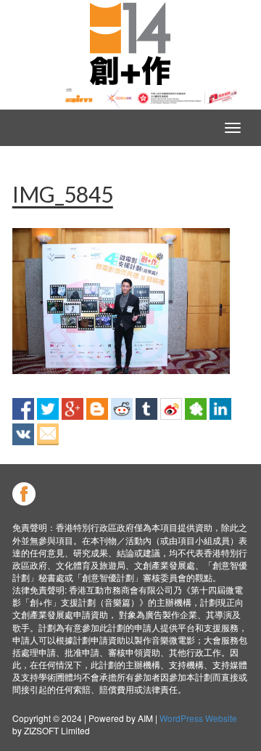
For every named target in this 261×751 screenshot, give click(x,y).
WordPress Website (198, 718)
